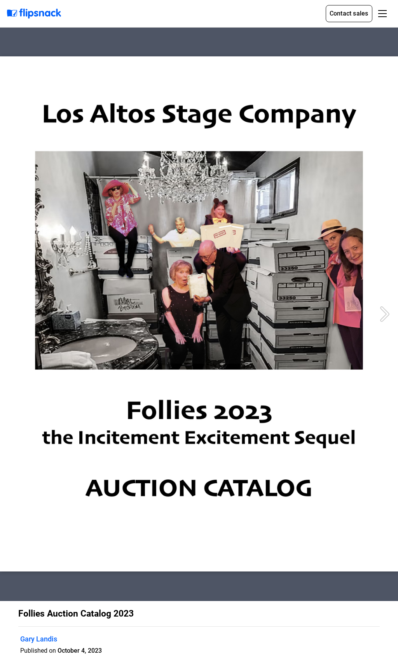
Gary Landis (38, 639)
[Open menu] (382, 13)
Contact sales (349, 13)
